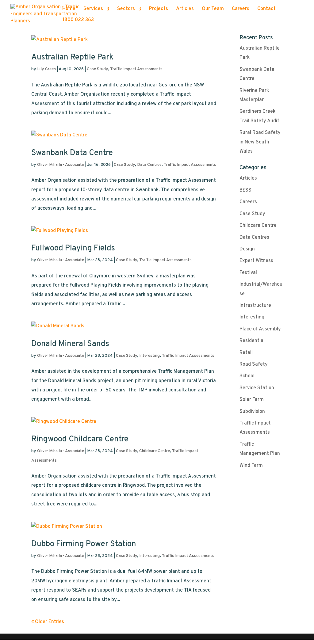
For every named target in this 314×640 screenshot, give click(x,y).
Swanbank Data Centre (72, 153)
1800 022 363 (78, 20)
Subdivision (252, 412)
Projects (158, 9)
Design (247, 249)
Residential (252, 341)
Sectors (126, 9)
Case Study (97, 69)
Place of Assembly (260, 329)
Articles (185, 9)
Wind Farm (251, 466)
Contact (266, 9)
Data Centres (149, 164)
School (247, 376)
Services (93, 9)
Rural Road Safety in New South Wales (260, 142)
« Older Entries (47, 622)
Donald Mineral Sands (70, 344)
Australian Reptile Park (72, 57)
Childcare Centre (154, 451)
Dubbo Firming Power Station (83, 544)
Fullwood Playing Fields (73, 248)
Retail (246, 353)
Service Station (256, 388)
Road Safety (253, 364)
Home (68, 9)
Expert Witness (256, 261)
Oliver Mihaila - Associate (60, 164)
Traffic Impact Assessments (136, 69)
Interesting (149, 355)
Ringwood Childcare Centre (79, 439)
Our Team (213, 9)
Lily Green (46, 69)
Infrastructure (255, 306)
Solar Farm (251, 400)
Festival (248, 273)
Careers (240, 9)
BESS (245, 190)
